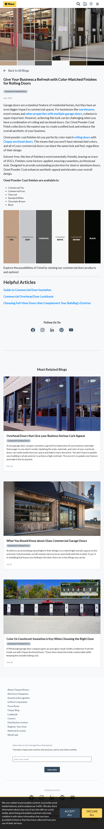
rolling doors (82, 137)
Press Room (13, 706)
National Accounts (16, 730)
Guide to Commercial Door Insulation (27, 290)
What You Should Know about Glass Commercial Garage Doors (46, 540)
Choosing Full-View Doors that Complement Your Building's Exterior (47, 303)
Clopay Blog (13, 710)
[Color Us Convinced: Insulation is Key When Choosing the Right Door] (52, 607)
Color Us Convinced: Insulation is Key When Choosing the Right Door (50, 639)
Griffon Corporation (17, 702)
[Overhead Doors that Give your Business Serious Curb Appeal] (52, 404)
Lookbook (12, 714)
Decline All (92, 813)
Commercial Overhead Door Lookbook (28, 296)
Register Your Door (17, 726)
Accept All (70, 813)
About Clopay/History (18, 689)
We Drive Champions (17, 693)
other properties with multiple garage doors (54, 113)
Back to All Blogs (18, 70)
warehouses (86, 109)
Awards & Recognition (18, 697)
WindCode (12, 734)
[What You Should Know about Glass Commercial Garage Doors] (52, 508)
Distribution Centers (17, 722)
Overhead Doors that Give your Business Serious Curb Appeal (45, 436)
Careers (11, 718)
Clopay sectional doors (18, 141)
